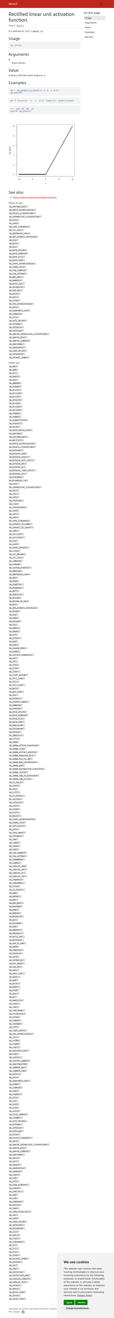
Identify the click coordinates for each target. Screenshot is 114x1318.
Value (88, 27)
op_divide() (15, 598)
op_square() (15, 1164)
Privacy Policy (84, 1295)
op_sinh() (14, 1104)
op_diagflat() (16, 584)
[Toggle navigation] (101, 4)
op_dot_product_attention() (23, 236)
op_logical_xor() (18, 876)
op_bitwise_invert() (19, 457)
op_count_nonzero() (19, 547)
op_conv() (14, 223)
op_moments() (16, 280)
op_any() (13, 380)
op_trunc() (14, 1255)
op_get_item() (16, 692)
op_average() (16, 433)
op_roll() (14, 1037)
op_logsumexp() (17, 883)
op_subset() (15, 1188)
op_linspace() (16, 836)
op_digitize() (16, 594)
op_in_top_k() (16, 782)
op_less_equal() (17, 832)
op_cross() (14, 551)
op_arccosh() (16, 393)
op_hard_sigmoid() (18, 253)
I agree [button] (69, 1302)
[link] (84, 1295)
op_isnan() (14, 809)
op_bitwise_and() (18, 453)
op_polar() (14, 294)
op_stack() (14, 1174)
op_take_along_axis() (20, 1211)
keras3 (13, 4)
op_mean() (14, 910)
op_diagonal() (16, 588)
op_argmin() (15, 416)
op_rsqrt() (14, 1047)
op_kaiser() (15, 816)
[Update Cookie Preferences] (23, 1311)
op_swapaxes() (16, 1201)
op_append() (15, 383)
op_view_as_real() (18, 1282)
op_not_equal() (17, 963)
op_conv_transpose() (19, 226)
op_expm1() (14, 651)
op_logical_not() (18, 869)
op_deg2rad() (16, 571)
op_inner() (14, 785)
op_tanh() (14, 1218)
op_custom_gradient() (20, 567)
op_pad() (13, 980)
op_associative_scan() (21, 430)
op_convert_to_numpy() (21, 524)
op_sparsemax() (17, 344)
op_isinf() (14, 806)
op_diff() (14, 591)
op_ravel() (14, 1003)
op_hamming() (16, 705)
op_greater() (16, 698)
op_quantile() (16, 1000)
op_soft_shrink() (18, 320)
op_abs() (13, 366)
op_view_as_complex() (20, 1278)
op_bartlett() (16, 440)
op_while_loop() (17, 1292)
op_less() (14, 829)
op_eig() (13, 614)
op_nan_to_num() (17, 943)
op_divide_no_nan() (19, 601)
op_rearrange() (17, 1010)
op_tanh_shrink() (18, 351)
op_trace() (14, 1238)
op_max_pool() (16, 277)
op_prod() (14, 990)
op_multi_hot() (17, 283)
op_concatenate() (18, 507)
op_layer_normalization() (22, 263)
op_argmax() (15, 413)
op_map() (13, 893)
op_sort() (14, 1141)
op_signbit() (16, 1094)
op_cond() (14, 510)
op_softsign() (16, 330)
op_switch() (15, 1205)
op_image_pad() (17, 765)
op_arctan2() (16, 406)
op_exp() (13, 641)
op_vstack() (15, 1285)
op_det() (13, 577)
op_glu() (13, 247)
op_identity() (16, 735)
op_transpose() (17, 1242)
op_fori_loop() (17, 678)
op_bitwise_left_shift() (22, 460)
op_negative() (16, 950)
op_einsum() (15, 621)
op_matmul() (15, 896)
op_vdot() (14, 1268)
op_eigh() (14, 618)
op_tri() (13, 1245)
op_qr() (13, 997)
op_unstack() (16, 1262)
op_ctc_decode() (17, 554)
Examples (90, 32)
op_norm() (14, 956)
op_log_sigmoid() (18, 270)
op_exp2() (14, 645)
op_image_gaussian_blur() (22, 755)
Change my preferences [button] (77, 1308)
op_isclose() (16, 799)
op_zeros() (14, 1295)
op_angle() (14, 376)
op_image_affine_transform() (24, 745)
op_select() (15, 1074)
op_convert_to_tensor (28, 90)
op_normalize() (17, 287)
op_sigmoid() (16, 314)
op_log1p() (14, 846)
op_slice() (14, 1111)
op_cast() (14, 484)
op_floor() (14, 671)
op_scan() (14, 1054)
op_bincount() (16, 450)
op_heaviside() (17, 725)
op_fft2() (14, 665)
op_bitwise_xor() (18, 474)
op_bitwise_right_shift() (22, 470)
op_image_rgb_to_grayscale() (24, 775)
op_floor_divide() (18, 675)
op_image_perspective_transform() (27, 769)
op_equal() (14, 631)
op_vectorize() (17, 1272)
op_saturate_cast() (19, 1050)
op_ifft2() (14, 738)
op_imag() (14, 742)
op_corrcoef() (16, 534)
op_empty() (14, 628)
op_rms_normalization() (21, 304)
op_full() (14, 681)
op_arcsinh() (16, 400)
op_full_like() (17, 685)
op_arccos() (15, 390)
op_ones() (14, 970)
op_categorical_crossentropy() (25, 216)
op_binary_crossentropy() (22, 213)
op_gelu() (14, 243)
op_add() (13, 370)
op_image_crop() (17, 749)
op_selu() (14, 307)
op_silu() (14, 317)
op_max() (13, 899)
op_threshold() (17, 354)
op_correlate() (17, 537)
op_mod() (13, 926)
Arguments (91, 22)
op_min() (13, 920)
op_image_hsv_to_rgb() (21, 759)
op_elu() (13, 240)
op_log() (13, 839)
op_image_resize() (18, 772)
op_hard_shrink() (18, 250)
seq (17, 109)
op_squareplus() (17, 347)
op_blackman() (16, 477)
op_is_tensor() (17, 795)
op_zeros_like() (17, 1299)
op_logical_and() (18, 866)
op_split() (14, 1158)
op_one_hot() (16, 290)
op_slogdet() (16, 1117)
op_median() (15, 913)
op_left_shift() (17, 826)
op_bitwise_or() (17, 467)
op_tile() (14, 1232)
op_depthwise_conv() (19, 233)
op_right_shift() (18, 1030)
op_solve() (14, 1134)
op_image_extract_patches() (23, 752)
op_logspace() (16, 879)
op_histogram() (17, 728)
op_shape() (14, 1084)
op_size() (14, 1107)
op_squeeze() (16, 1171)
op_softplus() (16, 327)
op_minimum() (16, 923)
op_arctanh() (16, 410)
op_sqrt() (14, 1161)
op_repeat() (15, 1020)
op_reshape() (16, 1024)
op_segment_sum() (18, 1071)
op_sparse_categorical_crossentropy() (29, 334)
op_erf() (13, 634)
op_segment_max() (18, 1067)
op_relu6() (14, 300)
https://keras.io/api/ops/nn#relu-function (35, 197)
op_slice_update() (18, 1114)
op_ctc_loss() (16, 230)
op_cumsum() (15, 564)
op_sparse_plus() (18, 337)
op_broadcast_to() (18, 480)
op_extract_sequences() (21, 655)
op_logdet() (15, 863)
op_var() (13, 1265)
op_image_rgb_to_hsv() (21, 779)
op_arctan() (15, 403)
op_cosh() (14, 544)
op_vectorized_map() (19, 1275)
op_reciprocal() (17, 1014)
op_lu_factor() (17, 889)
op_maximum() (16, 906)
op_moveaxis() (16, 933)
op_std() (13, 1178)
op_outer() (14, 977)
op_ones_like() (17, 973)
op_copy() (14, 531)
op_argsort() (16, 423)
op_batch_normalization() (22, 210)
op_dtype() (14, 611)
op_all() (13, 373)
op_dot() (13, 604)
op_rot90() (14, 1040)
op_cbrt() (14, 490)
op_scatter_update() (19, 1060)
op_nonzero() (16, 953)
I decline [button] (81, 1302)
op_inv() (13, 789)
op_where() (14, 1289)
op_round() (14, 1044)
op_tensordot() (17, 1225)
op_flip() (14, 668)
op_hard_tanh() (17, 260)
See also (89, 36)
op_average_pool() (18, 206)
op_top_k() (14, 1235)
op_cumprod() (16, 561)
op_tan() (13, 1215)
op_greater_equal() (19, 702)
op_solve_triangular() (21, 1138)
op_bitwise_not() (18, 463)
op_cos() (13, 541)
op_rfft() (14, 1027)
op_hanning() (16, 708)
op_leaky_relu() (17, 267)
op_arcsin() (15, 396)
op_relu (14, 92)
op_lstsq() (14, 886)
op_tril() (14, 1248)
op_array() (14, 427)
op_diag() (14, 581)
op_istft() (14, 812)
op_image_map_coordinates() (23, 762)
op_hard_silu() (17, 257)
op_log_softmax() (18, 273)
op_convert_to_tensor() (21, 527)
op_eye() (13, 658)
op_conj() (14, 514)
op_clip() (14, 504)
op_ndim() (14, 946)
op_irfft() (14, 792)
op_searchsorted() (18, 1064)
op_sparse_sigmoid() (19, 340)
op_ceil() (14, 494)
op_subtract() (16, 1191)
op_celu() (14, 220)
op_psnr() (14, 297)
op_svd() (13, 1198)
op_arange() (15, 386)
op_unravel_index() (19, 357)
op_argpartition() (18, 420)
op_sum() (13, 1195)
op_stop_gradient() (19, 1185)
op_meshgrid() (16, 916)
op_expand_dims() (18, 648)
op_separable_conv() (19, 310)
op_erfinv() (15, 638)
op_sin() (13, 1101)
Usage (88, 17)
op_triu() (14, 1252)
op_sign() (14, 1091)
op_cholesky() (16, 500)
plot (12, 111)
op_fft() (13, 661)
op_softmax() (16, 324)
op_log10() (14, 842)
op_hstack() (15, 732)
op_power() (14, 987)
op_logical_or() (17, 873)
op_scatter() (16, 1057)
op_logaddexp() (17, 859)
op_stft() (14, 1181)
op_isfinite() (16, 802)
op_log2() (14, 849)
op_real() (14, 1007)
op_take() (14, 1208)
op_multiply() (16, 940)
